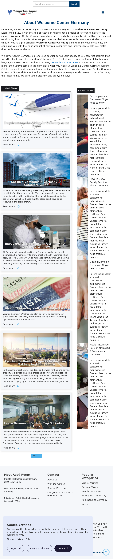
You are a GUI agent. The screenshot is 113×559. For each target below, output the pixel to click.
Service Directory (56, 488)
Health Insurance (91, 491)
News (85, 504)
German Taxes (90, 487)
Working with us (56, 484)
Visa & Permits (90, 483)
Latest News (10, 88)
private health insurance (64, 62)
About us (52, 479)
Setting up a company (94, 495)
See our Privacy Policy (19, 539)
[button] (102, 12)
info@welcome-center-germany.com (59, 493)
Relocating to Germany (94, 500)
